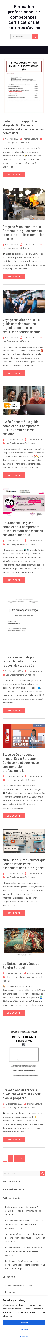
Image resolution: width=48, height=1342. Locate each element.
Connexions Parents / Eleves (18, 1285)
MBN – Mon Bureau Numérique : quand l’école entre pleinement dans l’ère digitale (24, 864)
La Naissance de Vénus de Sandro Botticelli (21, 965)
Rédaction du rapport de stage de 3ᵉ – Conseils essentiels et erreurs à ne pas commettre (23, 127)
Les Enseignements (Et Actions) (17, 142)
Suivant (19, 1158)
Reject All (24, 1336)
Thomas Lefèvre (30, 138)
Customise (24, 1329)
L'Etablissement (13, 977)
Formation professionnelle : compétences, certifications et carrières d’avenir (24, 17)
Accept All (24, 1322)
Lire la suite (14, 174)
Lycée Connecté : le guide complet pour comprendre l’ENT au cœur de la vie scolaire (21, 428)
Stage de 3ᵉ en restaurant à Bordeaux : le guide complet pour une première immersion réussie (24, 233)
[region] (24, 1319)
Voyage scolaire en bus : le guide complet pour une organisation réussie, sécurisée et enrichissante (21, 326)
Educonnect (10, 1292)
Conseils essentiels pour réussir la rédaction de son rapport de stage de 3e (21, 661)
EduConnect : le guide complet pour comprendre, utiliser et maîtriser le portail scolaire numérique (23, 529)
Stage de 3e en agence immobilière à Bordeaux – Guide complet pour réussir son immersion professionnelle (22, 762)
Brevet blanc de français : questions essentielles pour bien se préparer (22, 1094)
